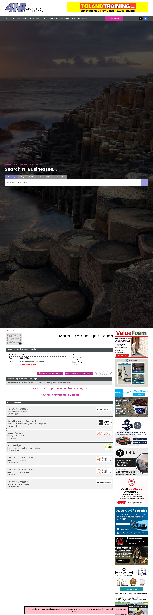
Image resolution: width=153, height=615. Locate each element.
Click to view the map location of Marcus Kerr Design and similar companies (40, 383)
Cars (32, 18)
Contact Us (64, 18)
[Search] (144, 182)
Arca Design (14, 445)
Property (25, 18)
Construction (17, 331)
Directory (16, 18)
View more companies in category (59, 388)
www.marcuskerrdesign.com (32, 361)
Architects (26, 331)
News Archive (82, 18)
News (73, 18)
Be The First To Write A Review (79, 373)
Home (8, 18)
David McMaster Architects (22, 421)
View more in (59, 394)
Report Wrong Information (51, 373)
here (115, 609)
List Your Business (113, 18)
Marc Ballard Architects (20, 457)
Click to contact (28, 364)
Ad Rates (45, 18)
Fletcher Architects (17, 408)
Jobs (38, 18)
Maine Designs (15, 433)
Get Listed (54, 18)
